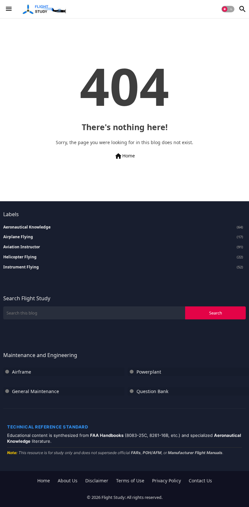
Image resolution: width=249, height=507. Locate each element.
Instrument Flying (123, 267)
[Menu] (9, 9)
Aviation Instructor (123, 247)
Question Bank (152, 391)
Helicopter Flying (123, 257)
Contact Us (200, 480)
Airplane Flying (123, 237)
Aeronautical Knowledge (123, 227)
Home (124, 156)
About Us (67, 480)
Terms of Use (130, 480)
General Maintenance (35, 391)
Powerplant (148, 372)
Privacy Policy (166, 480)
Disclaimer (96, 480)
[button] (227, 9)
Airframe (21, 372)
